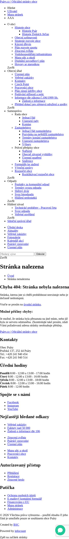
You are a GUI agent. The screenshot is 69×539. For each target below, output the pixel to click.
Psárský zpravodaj (18, 244)
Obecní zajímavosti (26, 37)
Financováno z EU (18, 502)
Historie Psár (29, 30)
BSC (16, 524)
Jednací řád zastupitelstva (36, 131)
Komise (26, 124)
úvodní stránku (32, 304)
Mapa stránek (15, 14)
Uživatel (12, 11)
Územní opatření (31, 157)
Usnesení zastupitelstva (35, 141)
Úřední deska (15, 227)
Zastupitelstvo (23, 127)
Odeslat (40, 254)
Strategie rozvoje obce (27, 40)
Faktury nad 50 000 (18, 427)
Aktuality (12, 230)
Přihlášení (13, 472)
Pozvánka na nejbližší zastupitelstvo (43, 134)
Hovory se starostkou (27, 64)
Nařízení (27, 151)
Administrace (15, 508)
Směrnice (27, 161)
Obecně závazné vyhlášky (37, 154)
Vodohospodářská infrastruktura (33, 54)
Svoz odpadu (22, 211)
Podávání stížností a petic (29, 94)
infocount (20, 531)
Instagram (13, 405)
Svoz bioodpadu (24, 194)
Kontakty (20, 80)
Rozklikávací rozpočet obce (38, 174)
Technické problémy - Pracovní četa (35, 207)
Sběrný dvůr (22, 191)
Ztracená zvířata (24, 50)
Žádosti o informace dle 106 (23, 431)
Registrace (13, 476)
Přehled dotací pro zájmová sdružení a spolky (41, 104)
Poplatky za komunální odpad (32, 184)
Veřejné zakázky (24, 77)
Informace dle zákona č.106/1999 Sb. (36, 97)
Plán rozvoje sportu (26, 47)
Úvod (10, 275)
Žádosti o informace (33, 100)
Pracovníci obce (24, 87)
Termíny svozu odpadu (28, 187)
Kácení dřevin (23, 44)
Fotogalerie (13, 237)
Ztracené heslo (15, 479)
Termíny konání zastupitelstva (39, 137)
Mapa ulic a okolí (25, 57)
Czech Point (22, 84)
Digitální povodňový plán (30, 60)
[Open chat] (60, 530)
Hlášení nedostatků (26, 197)
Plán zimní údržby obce (28, 90)
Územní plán (22, 74)
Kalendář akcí (15, 240)
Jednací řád (28, 117)
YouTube (12, 409)
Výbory (26, 144)
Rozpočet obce (23, 171)
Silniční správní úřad (19, 221)
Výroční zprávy (24, 167)
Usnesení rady (30, 121)
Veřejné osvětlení (25, 214)
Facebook (13, 402)
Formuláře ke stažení (27, 164)
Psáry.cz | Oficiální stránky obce (18, 1)
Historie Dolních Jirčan (35, 34)
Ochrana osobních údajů (21, 495)
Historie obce (22, 27)
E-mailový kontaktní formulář (24, 498)
